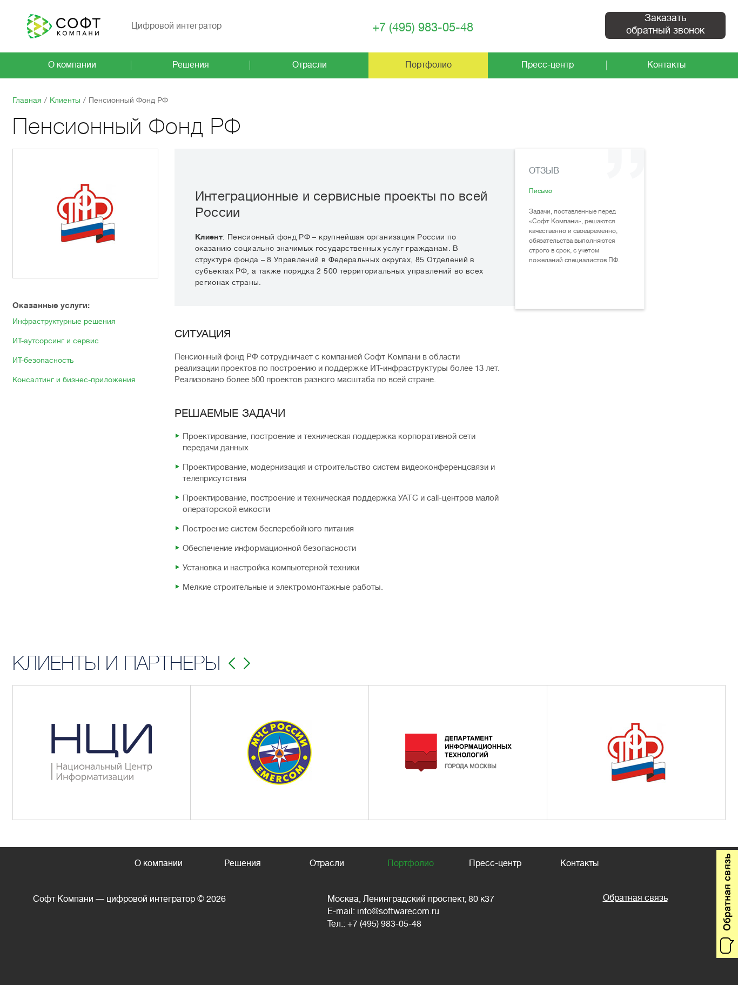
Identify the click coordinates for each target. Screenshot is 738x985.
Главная (27, 100)
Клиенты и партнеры (116, 663)
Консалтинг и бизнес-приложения (74, 379)
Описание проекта (249, 787)
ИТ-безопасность (42, 360)
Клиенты (65, 100)
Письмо (540, 191)
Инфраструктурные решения (64, 321)
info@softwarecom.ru (398, 911)
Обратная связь (635, 898)
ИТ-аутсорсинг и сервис (55, 340)
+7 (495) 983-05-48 (422, 28)
